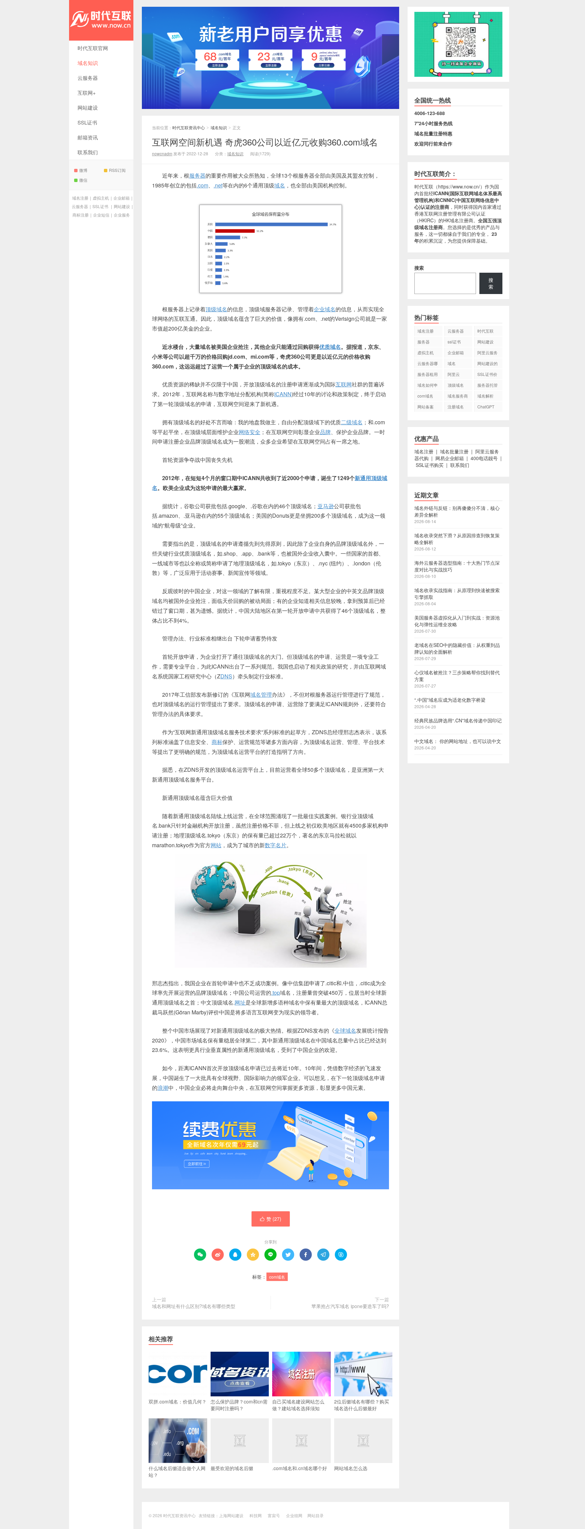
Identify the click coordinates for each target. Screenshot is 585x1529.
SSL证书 (87, 122)
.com (202, 185)
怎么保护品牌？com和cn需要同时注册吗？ (239, 1405)
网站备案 (425, 406)
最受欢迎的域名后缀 (232, 1468)
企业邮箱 (121, 198)
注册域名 (456, 406)
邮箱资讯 (88, 137)
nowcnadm (162, 153)
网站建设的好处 (487, 364)
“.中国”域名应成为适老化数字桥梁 (449, 699)
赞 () (270, 1218)
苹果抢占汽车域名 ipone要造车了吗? (350, 1306)
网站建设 (88, 107)
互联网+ (87, 92)
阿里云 (454, 374)
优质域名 (330, 347)
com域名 (277, 1277)
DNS (226, 676)
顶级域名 (216, 309)
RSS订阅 (117, 170)
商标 (217, 742)
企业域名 (324, 309)
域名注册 (80, 198)
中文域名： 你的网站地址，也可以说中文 (457, 741)
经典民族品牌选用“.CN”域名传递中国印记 (458, 720)
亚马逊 (326, 506)
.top (275, 992)
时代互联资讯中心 (101, 20)
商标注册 (80, 215)
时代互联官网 (93, 47)
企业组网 (294, 1515)
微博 (83, 170)
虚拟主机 (101, 198)
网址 (240, 1002)
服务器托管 (487, 385)
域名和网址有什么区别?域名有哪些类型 (193, 1306)
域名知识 (88, 62)
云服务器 (88, 77)
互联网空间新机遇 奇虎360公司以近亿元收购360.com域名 (265, 141)
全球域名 (345, 1030)
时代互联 (423, 186)
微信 (83, 180)
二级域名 (352, 422)
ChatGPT (485, 406)
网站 (216, 845)
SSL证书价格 (487, 375)
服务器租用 (427, 374)
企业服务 (122, 215)
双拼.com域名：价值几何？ (178, 1401)
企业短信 (101, 215)
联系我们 (88, 152)
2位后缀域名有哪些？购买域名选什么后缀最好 (361, 1405)
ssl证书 (454, 341)
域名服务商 (458, 396)
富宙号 (274, 1515)
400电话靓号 (484, 458)
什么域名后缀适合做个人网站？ (177, 1471)
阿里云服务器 (487, 354)
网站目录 (315, 1515)
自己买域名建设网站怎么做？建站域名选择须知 (298, 1405)
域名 (279, 185)
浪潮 (162, 1088)
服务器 (197, 175)
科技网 (256, 1515)
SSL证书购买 (429, 465)
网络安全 (249, 432)
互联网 (343, 384)
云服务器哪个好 (427, 364)
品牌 (325, 432)
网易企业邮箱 (449, 458)
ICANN (282, 394)
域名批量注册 (454, 451)
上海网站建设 (231, 1515)
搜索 (419, 267)
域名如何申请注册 (427, 386)
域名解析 (485, 396)
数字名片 (275, 845)
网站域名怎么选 (350, 1468)
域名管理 (261, 694)
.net (218, 185)
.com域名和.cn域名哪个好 (299, 1468)
